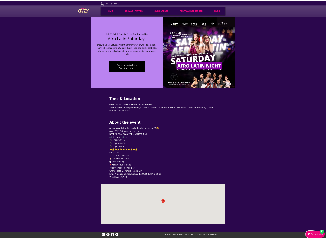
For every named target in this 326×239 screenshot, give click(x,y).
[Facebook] (112, 234)
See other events (127, 68)
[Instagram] (108, 234)
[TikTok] (116, 234)
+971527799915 (112, 4)
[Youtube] (103, 234)
